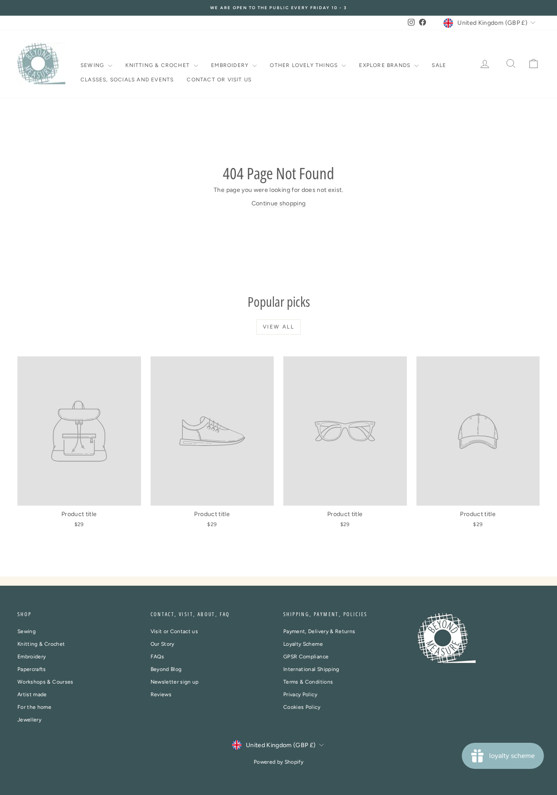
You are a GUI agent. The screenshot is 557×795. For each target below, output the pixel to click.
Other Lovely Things (304, 65)
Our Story (162, 644)
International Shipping (311, 669)
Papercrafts (31, 669)
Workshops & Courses (45, 682)
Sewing (93, 65)
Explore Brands (385, 65)
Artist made (32, 694)
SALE (439, 65)
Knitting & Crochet (158, 65)
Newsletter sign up (175, 682)
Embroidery (230, 65)
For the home (34, 707)
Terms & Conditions (308, 682)
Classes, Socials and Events (127, 80)
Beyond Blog (166, 669)
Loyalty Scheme (303, 644)
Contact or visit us (219, 80)
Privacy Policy (300, 694)
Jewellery (29, 720)
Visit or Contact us (174, 631)
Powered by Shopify (278, 762)
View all (278, 327)
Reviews (161, 694)
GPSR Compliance (306, 657)
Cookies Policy (301, 707)
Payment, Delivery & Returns (319, 631)
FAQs (157, 657)
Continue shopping (279, 203)
